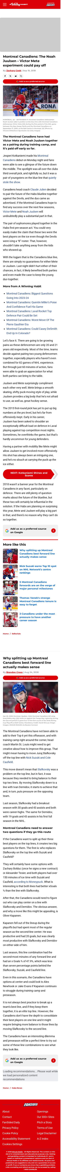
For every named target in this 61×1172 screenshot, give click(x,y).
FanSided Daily (11, 1122)
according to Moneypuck (28, 881)
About (5, 1111)
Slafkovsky (44, 769)
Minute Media (17, 1152)
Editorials (16, 634)
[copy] (21, 76)
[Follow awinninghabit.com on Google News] (53, 530)
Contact (7, 1116)
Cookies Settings (12, 1144)
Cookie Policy (10, 1133)
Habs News (17, 1088)
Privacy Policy (10, 1127)
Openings (42, 1111)
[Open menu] (5, 4)
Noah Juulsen (30, 211)
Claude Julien (38, 189)
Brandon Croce (14, 672)
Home (6, 634)
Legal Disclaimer (47, 1133)
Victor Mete (10, 211)
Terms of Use (45, 1127)
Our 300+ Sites (45, 1116)
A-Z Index (42, 1138)
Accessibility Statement (16, 1138)
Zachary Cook (13, 70)
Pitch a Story (44, 1122)
